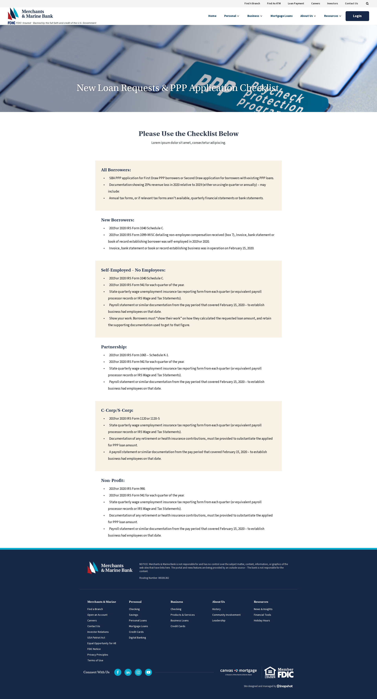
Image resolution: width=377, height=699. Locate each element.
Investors (332, 3)
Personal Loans (138, 621)
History (216, 609)
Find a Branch (95, 609)
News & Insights (263, 609)
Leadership (218, 621)
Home (212, 16)
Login (357, 16)
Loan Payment (296, 3)
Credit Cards (136, 632)
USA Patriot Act (96, 638)
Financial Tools (262, 615)
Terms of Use (95, 660)
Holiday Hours (262, 621)
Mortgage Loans (282, 16)
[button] (367, 3)
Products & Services (183, 615)
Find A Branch (252, 3)
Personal (230, 16)
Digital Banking (137, 638)
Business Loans (180, 621)
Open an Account (97, 615)
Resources (331, 16)
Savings (133, 615)
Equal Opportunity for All (101, 643)
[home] (51, 13)
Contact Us (351, 3)
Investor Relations (98, 632)
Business (253, 16)
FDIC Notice (94, 649)
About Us (306, 16)
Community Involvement (226, 615)
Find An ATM (274, 3)
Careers (315, 3)
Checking (134, 609)
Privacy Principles (97, 655)
